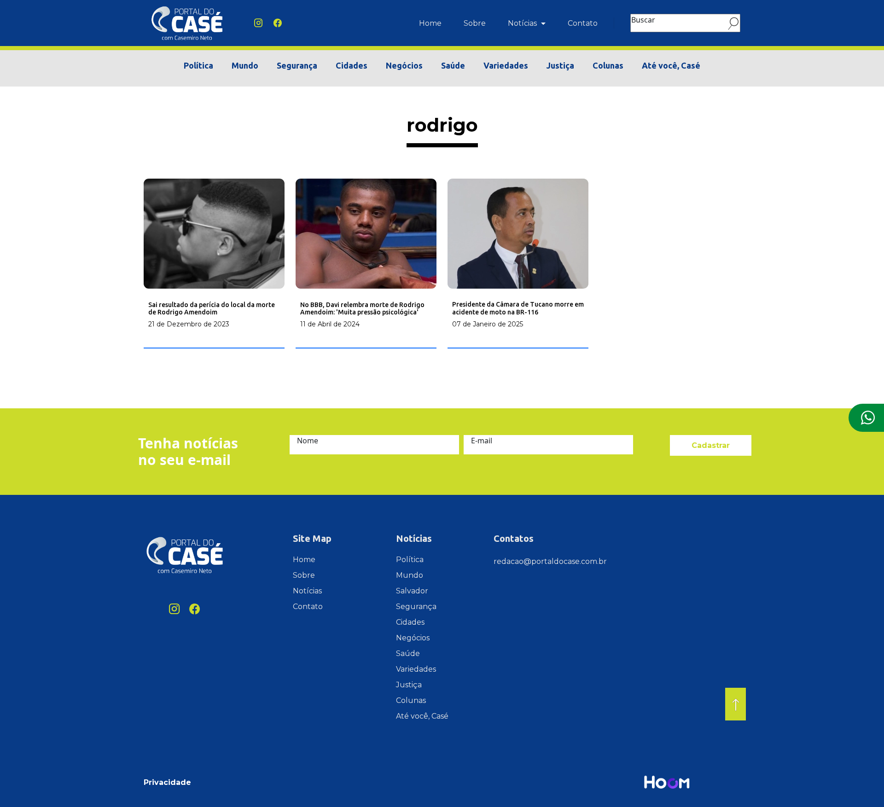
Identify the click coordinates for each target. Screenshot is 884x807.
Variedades (505, 65)
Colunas (608, 65)
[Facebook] (278, 23)
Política (198, 65)
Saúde (453, 65)
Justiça (560, 65)
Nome (307, 440)
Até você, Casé (671, 65)
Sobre (475, 23)
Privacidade (167, 782)
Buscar (643, 20)
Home (430, 23)
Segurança (297, 65)
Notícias (523, 23)
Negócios (404, 65)
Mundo (245, 65)
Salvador (412, 590)
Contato (583, 23)
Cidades (351, 65)
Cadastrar (711, 445)
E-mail (481, 440)
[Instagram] (258, 23)
